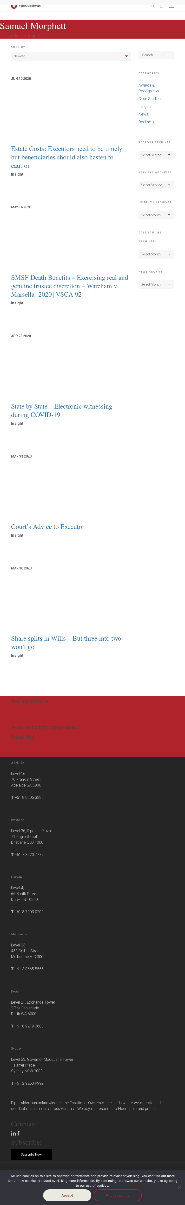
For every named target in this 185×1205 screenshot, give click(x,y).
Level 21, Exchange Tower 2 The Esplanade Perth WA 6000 (33, 1008)
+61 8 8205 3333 (29, 797)
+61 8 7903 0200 (29, 912)
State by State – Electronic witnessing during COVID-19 (61, 410)
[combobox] (156, 155)
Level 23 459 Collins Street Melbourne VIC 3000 (28, 951)
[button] (171, 5)
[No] (179, 1187)
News (143, 114)
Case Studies (150, 98)
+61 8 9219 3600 (29, 1026)
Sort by (18, 47)
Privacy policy (117, 1195)
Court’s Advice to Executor (47, 526)
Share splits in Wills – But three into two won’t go (66, 642)
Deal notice (148, 122)
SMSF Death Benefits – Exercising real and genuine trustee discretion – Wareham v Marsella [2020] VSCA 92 (69, 286)
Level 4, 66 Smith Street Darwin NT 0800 (24, 894)
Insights (145, 106)
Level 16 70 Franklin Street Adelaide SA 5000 (26, 779)
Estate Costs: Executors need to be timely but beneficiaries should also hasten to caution (66, 157)
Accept (67, 1195)
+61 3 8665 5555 (29, 969)
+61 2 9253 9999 (29, 1083)
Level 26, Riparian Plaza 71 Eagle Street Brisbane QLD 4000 (31, 836)
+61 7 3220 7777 (29, 854)
